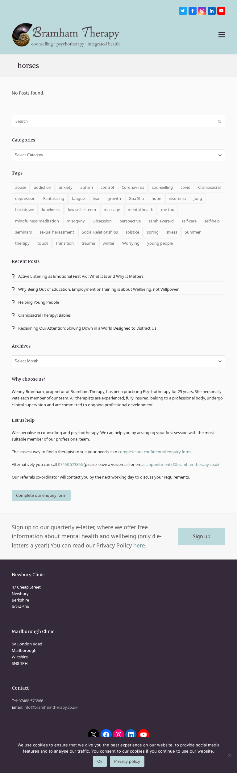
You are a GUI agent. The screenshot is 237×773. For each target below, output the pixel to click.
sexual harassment (57, 232)
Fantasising (53, 198)
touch (42, 243)
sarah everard (161, 221)
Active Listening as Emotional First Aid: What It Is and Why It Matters (80, 276)
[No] (229, 755)
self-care (189, 221)
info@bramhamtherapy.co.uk (50, 707)
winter (108, 243)
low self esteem (82, 209)
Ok (99, 761)
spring (153, 232)
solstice (132, 232)
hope (156, 198)
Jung (197, 198)
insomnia (177, 198)
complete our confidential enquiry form (154, 451)
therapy (22, 243)
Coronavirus (133, 187)
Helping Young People (38, 302)
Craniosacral (209, 187)
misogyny (76, 221)
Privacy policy (127, 761)
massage (112, 209)
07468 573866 (70, 464)
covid (185, 187)
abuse (20, 187)
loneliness (51, 209)
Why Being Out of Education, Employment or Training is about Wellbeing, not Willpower (98, 289)
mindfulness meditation (37, 221)
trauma (88, 243)
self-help (212, 221)
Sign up (201, 536)
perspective (130, 221)
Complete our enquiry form (41, 495)
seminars (23, 232)
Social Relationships (100, 232)
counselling (162, 187)
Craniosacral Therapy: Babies (45, 315)
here (139, 545)
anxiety (66, 187)
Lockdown (24, 209)
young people (160, 243)
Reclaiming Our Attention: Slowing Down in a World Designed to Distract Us (87, 328)
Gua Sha (136, 198)
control (107, 187)
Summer (193, 232)
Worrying (130, 243)
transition (65, 243)
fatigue (78, 198)
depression (25, 198)
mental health (140, 209)
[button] (221, 34)
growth (114, 198)
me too (167, 209)
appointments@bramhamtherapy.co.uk (182, 464)
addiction (42, 187)
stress (171, 232)
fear (96, 198)
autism (86, 187)
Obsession (102, 221)
